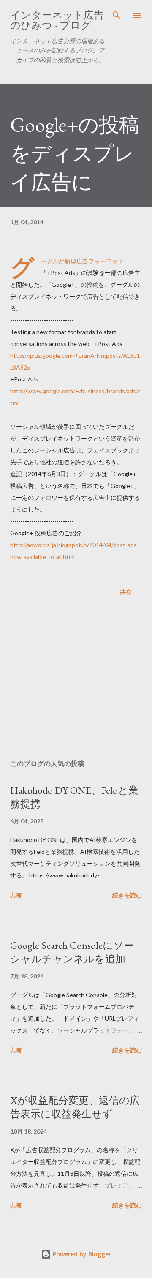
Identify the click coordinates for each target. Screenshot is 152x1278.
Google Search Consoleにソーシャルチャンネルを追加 (72, 952)
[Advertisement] (76, 679)
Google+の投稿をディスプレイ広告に (74, 153)
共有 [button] (126, 591)
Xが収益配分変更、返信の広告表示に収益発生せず (75, 1107)
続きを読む (127, 895)
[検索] (116, 15)
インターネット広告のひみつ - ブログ (57, 20)
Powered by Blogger (81, 1254)
